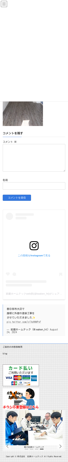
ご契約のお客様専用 (12, 347)
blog (5, 353)
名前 (5, 180)
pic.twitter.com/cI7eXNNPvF (24, 322)
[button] (60, 446)
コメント (10, 142)
